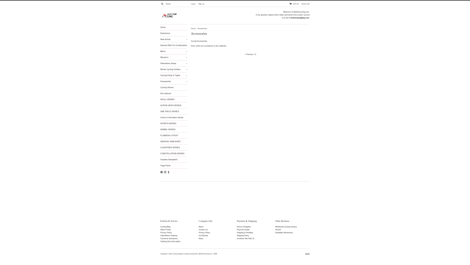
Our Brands (203, 235)
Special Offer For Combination (173, 45)
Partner (278, 229)
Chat (215, 253)
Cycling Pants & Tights (173, 75)
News (201, 238)
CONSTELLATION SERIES (172, 153)
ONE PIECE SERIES (169, 111)
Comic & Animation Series (171, 117)
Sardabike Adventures (284, 232)
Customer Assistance (169, 238)
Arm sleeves (165, 93)
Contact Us (203, 229)
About (201, 226)
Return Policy (165, 229)
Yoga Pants (165, 165)
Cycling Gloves (167, 87)
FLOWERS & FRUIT (169, 135)
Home (163, 27)
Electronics (165, 33)
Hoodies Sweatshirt (168, 159)
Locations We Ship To (245, 238)
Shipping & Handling (245, 232)
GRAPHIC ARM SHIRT (170, 141)
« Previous (249, 54)
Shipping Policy (243, 235)
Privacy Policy (166, 232)
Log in (193, 4)
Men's (173, 51)
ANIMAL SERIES (168, 129)
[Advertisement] (233, 202)
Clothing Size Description (170, 241)
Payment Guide (243, 229)
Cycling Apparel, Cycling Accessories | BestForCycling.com (192, 254)
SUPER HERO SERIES (170, 105)
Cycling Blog (165, 226)
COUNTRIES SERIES (170, 147)
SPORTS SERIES (168, 123)
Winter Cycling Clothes (173, 69)
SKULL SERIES (167, 99)
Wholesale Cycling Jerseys (286, 226)
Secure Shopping (244, 226)
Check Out (305, 4)
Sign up (201, 4)
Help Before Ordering (168, 235)
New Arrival (173, 39)
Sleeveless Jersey (173, 63)
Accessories (173, 81)
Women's (173, 57)
